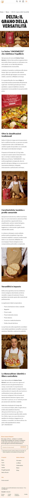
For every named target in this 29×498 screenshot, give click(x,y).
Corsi (3, 462)
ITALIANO (3, 491)
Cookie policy (9, 495)
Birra (3, 460)
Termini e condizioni (17, 495)
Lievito (3, 467)
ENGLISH (8, 491)
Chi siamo (18, 460)
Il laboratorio (19, 465)
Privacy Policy (21, 452)
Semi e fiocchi (5, 472)
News (7, 12)
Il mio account (5, 480)
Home (1, 12)
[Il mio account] (20, 1)
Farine (3, 465)
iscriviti (23, 447)
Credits (25, 494)
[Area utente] (23, 1)
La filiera (18, 463)
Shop (17, 470)
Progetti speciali (6, 470)
